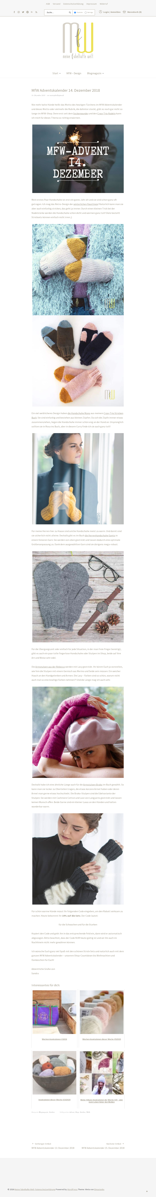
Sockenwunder (80, 113)
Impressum (92, 3)
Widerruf (104, 3)
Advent (71, 1112)
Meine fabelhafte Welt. (24, 1189)
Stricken (52, 1112)
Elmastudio (99, 1189)
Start (55, 73)
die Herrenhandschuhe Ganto (100, 535)
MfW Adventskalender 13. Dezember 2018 (53, 1145)
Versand (56, 3)
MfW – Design (73, 73)
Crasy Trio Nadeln (106, 113)
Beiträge (90, 12)
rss (36, 12)
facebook (14, 12)
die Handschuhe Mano (79, 413)
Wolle (88, 1112)
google (32, 12)
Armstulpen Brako (92, 784)
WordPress (72, 1189)
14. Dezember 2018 (38, 95)
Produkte (80, 12)
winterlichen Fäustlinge (85, 204)
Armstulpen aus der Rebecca (50, 666)
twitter (23, 12)
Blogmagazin (94, 73)
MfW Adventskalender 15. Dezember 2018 (103, 1145)
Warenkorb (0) (134, 12)
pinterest (27, 12)
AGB (48, 3)
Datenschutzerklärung (73, 3)
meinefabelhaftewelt (57, 95)
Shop (77, 1112)
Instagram (18, 12)
